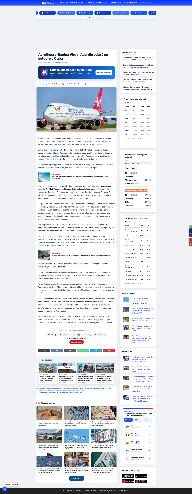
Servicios (102, 2)
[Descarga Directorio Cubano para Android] (141, 477)
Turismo (113, 2)
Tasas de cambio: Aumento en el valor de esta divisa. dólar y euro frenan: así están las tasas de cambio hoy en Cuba (102, 471)
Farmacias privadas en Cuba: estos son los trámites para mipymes (138, 73)
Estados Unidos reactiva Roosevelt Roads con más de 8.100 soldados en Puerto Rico (138, 59)
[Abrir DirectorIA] (4, 489)
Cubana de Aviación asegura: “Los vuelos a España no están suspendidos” (61, 391)
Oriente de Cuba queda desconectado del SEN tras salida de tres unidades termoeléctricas (138, 66)
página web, (51, 150)
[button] (190, 232)
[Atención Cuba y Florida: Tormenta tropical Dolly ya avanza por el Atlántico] (76, 436)
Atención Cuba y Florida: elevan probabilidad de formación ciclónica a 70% (143, 310)
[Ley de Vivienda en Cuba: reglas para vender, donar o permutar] (103, 436)
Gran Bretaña (88, 388)
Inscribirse (129, 420)
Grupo (148, 420)
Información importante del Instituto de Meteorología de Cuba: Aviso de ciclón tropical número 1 (49, 470)
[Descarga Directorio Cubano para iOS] (128, 477)
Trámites (90, 2)
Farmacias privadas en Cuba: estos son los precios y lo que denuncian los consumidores (103, 423)
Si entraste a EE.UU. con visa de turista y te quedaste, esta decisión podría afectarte (143, 399)
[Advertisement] (96, 34)
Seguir (139, 420)
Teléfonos (70, 2)
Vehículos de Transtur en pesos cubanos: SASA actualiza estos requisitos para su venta (48, 447)
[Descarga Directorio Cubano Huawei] (141, 482)
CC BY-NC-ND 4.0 (122, 491)
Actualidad (42, 388)
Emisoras (133, 2)
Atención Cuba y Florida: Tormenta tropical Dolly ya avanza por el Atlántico (76, 447)
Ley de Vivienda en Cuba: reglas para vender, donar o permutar (102, 446)
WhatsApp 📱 (52, 335)
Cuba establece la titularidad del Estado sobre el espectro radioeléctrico (61, 392)
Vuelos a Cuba (106, 388)
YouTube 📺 (87, 335)
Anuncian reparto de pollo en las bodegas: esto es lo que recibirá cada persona (48, 423)
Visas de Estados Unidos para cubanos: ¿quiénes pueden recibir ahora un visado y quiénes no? (142, 339)
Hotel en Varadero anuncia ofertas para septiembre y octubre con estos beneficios (137, 81)
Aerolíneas (49, 388)
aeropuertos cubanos (71, 388)
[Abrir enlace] (127, 299)
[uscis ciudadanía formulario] (127, 387)
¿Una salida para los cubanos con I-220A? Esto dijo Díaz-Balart (142, 328)
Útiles (123, 2)
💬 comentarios (76, 342)
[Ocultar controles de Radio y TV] (190, 226)
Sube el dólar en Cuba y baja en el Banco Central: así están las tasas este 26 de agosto (75, 423)
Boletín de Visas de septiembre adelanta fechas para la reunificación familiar (143, 359)
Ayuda (143, 2)
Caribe (81, 388)
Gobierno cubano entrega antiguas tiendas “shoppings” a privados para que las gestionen (76, 470)
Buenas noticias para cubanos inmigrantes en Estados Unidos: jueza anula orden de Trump (143, 379)
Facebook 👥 (76, 335)
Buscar (150, 3)
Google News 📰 (100, 335)
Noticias (79, 2)
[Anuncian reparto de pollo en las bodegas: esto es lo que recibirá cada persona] (49, 413)
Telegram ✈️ (64, 335)
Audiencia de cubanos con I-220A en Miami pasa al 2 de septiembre (142, 389)
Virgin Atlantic (96, 388)
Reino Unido (57, 388)
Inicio (62, 2)
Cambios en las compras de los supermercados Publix (143, 319)
